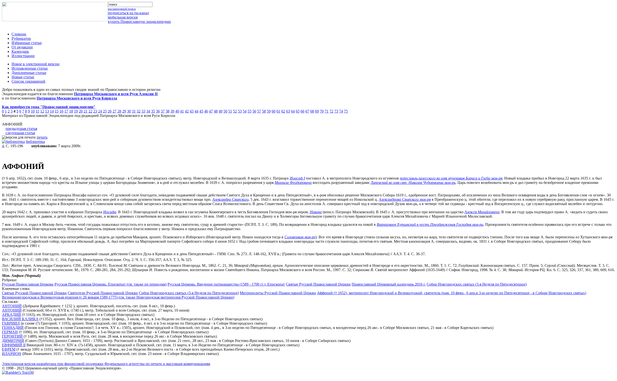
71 (327, 111)
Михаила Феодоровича (293, 182)
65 (298, 111)
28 (119, 111)
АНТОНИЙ (12, 306)
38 (167, 111)
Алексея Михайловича (481, 212)
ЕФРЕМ (8, 349)
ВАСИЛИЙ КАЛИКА (20, 319)
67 (307, 111)
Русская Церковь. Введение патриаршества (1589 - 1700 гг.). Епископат (226, 284)
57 (259, 111)
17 (66, 111)
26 (110, 111)
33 (143, 111)
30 (129, 111)
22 (90, 111)
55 (249, 111)
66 (302, 111)
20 (81, 111)
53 (240, 111)
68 (312, 111)
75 (346, 111)
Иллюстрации (23, 56)
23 (95, 111)
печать (42, 137)
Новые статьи (23, 77)
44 (196, 111)
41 (182, 111)
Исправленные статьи (30, 68)
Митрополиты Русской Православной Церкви (278, 293)
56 (254, 111)
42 (187, 111)
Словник (19, 34)
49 (220, 111)
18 (71, 111)
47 (211, 111)
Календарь (20, 51)
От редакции (22, 47)
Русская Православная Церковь (28, 284)
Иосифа (109, 212)
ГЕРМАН (10, 332)
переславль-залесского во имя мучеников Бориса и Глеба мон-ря (451, 178)
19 (76, 111)
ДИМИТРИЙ (13, 341)
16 (61, 111)
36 (158, 111)
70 (322, 111)
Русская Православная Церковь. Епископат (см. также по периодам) (110, 284)
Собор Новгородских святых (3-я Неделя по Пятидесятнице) (477, 284)
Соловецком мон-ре (299, 237)
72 (331, 111)
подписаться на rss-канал (128, 13)
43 (192, 111)
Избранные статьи (27, 43)
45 (201, 111)
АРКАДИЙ (11, 315)
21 (85, 111)
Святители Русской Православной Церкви (103, 293)
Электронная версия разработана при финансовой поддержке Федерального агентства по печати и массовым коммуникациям (106, 364)
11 (37, 111)
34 (148, 111)
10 (33, 111)
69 (317, 111)
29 (124, 111)
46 (206, 111)
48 (216, 111)
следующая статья (20, 133)
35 (153, 111)
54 (245, 111)
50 (225, 111)
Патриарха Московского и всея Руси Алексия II (116, 94)
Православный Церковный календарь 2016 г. (389, 284)
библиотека (35, 142)
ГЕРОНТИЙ (12, 336)
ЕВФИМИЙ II (14, 345)
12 (42, 111)
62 (283, 111)
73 (336, 111)
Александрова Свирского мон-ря (405, 199)
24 (100, 111)
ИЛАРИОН (11, 354)
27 (114, 111)
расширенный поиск (122, 9)
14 (52, 111)
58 (264, 111)
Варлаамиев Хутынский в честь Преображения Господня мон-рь (430, 224)
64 (293, 111)
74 (341, 111)
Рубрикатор (21, 38)
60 (273, 111)
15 (57, 111)
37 (163, 111)
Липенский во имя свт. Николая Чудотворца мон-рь (413, 182)
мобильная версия (123, 17)
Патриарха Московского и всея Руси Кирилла (77, 98)
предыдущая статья (21, 129)
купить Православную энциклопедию (139, 22)
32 (139, 111)
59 (269, 111)
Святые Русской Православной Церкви (318, 284)
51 (230, 111)
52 (235, 111)
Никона (316, 212)
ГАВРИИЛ (11, 323)
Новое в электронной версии (36, 64)
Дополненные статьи (29, 73)
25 (105, 111)
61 (278, 111)
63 (288, 111)
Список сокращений (28, 81)
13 (47, 111)
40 (177, 111)
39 (172, 111)
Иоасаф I (297, 178)
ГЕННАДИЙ (13, 328)
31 (134, 111)
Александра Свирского (230, 199)
